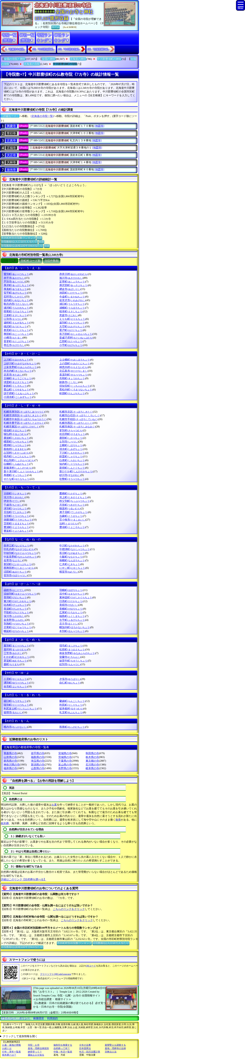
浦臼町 (72, 303)
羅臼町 (15, 701)
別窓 (39, 237)
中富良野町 (20, 556)
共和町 (72, 378)
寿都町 (15, 475)
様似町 (15, 430)
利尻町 (71, 704)
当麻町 (71, 516)
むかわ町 (17, 657)
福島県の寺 (37, 757)
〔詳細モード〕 (9, 116)
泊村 (68, 523)
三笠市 (13, 653)
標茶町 (17, 441)
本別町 (72, 631)
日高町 (71, 601)
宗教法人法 (110, 1051)
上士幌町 (74, 359)
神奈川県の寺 (12, 764)
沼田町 (15, 571)
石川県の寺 (92, 764)
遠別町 (72, 322)
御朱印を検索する (63, 1045)
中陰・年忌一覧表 (63, 1051)
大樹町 (15, 493)
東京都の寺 (92, 760)
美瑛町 (15, 597)
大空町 (72, 326)
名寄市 (13, 560)
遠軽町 (17, 322)
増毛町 (71, 645)
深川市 (14, 616)
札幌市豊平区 (24, 422)
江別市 (13, 319)
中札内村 (19, 549)
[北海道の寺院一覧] (42, 116)
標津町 (15, 445)
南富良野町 (77, 653)
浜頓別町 (20, 593)
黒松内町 (76, 389)
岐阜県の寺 (92, 768)
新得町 (72, 467)
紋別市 (70, 664)
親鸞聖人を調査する (115, 1045)
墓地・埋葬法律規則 (38, 1048)
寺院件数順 (51, 260)
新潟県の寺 (37, 764)
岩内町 (17, 300)
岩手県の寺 (37, 753)
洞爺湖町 (18, 519)
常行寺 (11, 133)
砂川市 (70, 475)
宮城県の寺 (65, 753)
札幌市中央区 (25, 419)
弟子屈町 (73, 512)
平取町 (17, 612)
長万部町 (76, 334)
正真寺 (11, 140)
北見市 (13, 374)
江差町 (15, 315)
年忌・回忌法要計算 (89, 1051)
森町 (12, 664)
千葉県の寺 (65, 760)
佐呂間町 (72, 434)
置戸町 (71, 330)
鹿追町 (17, 437)
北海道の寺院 (32, 64)
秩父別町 (74, 501)
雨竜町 (17, 311)
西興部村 (19, 567)
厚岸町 (17, 285)
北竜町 (18, 627)
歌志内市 (17, 303)
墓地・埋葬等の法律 (115, 1048)
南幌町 (72, 560)
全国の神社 (48, 59)
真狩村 (15, 649)
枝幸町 (71, 311)
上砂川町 (20, 363)
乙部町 (71, 341)
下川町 (72, 452)
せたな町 (17, 479)
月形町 (72, 504)
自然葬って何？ (62, 1048)
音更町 (17, 341)
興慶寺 (11, 126)
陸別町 (17, 704)
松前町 (72, 649)
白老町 (72, 460)
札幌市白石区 (79, 415)
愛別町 (17, 274)
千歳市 (13, 504)
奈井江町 (17, 545)
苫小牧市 (72, 519)
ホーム (56, 27)
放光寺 (11, 169)
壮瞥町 (72, 479)
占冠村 (17, 452)
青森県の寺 (10, 753)
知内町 (72, 464)
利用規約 (52, 1018)
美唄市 (68, 604)
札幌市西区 (76, 422)
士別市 (68, 441)
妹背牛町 (73, 660)
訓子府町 (19, 393)
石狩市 (14, 296)
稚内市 (15, 726)
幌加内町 (74, 627)
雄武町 (15, 326)
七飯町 (71, 556)
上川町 (17, 359)
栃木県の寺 (92, 757)
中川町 (72, 545)
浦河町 (17, 307)
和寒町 (72, 726)
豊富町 (17, 530)
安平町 (15, 292)
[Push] (24, 125)
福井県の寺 (10, 768)
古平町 (72, 620)
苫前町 (17, 523)
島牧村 (15, 449)
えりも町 (72, 319)
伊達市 (12, 501)
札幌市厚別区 (24, 411)
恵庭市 (68, 315)
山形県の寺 (10, 757)
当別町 (17, 516)
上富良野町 (20, 367)
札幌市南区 (77, 426)
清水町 (71, 449)
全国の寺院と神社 (14, 59)
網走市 (70, 289)
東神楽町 (76, 597)
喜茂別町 (73, 374)
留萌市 (13, 712)
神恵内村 (73, 367)
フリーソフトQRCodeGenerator (55, 974)
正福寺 (11, 147)
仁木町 (70, 564)
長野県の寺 (65, 768)
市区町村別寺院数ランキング (18, 237)
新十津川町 (22, 471)
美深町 (15, 608)
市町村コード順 (30, 260)
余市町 (15, 686)
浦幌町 (72, 307)
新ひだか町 (76, 471)
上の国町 (74, 363)
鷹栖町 (71, 493)
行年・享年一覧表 (11, 1051)
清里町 (17, 382)
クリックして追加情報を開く (20, 1036)
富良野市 (14, 620)
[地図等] (99, 125)
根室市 (68, 571)
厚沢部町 (73, 285)
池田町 (71, 292)
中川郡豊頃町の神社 (109, 59)
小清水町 (18, 397)
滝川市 (14, 497)
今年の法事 (85, 1045)
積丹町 (18, 456)
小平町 (71, 345)
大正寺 (11, 155)
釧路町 (15, 385)
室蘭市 (70, 657)
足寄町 (72, 281)
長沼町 (72, 553)
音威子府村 (76, 337)
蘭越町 (72, 701)
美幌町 (71, 608)
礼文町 (71, 712)
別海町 (17, 623)
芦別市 (14, 281)
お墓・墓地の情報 (11, 1045)
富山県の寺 (65, 764)
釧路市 (68, 382)
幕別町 (17, 645)
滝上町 (73, 497)
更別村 (71, 430)
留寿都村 (71, 708)
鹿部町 (71, 437)
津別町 (15, 508)
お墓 (54, 804)
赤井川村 (73, 274)
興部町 (17, 334)
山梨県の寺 (37, 768)
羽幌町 (71, 590)
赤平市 (14, 277)
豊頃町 (72, 527)
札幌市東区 (22, 426)
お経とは (7, 1048)
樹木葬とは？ (9, 1055)
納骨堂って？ (35, 1051)
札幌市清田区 (23, 415)
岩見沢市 (72, 300)
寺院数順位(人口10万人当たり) (19, 241)
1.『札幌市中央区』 (15, 49)
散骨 (118, 819)
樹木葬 (5, 823)
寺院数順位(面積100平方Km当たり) (22, 245)
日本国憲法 (85, 1048)
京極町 (18, 378)
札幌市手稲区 (78, 419)
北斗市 (68, 623)
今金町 (72, 296)
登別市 (15, 575)
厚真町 (15, 289)
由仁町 (70, 682)
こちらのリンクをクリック (69, 909)
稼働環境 (38, 1018)
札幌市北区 (76, 411)
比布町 (15, 604)
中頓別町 (20, 553)
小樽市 (13, 337)
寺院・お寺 (34, 1045)
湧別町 (17, 682)
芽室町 (15, 660)
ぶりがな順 (9, 260)
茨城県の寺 (65, 757)
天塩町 (15, 512)
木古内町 (18, 370)
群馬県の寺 (10, 760)
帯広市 (14, 345)
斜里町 (71, 456)
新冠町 (18, 564)
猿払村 (15, 434)
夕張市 (70, 679)
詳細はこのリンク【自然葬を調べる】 (23, 879)
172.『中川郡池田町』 (43, 49)
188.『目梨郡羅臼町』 (98, 49)
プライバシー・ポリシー (15, 1018)
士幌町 (71, 445)
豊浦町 (17, 527)
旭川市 (71, 277)
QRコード (91, 966)
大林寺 (11, 162)
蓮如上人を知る (36, 1055)
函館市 (14, 590)
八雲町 (15, 679)
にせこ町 (72, 567)
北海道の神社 (78, 59)
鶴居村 (70, 508)
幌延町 (17, 631)
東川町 (18, 601)
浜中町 (72, 593)
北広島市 (73, 370)
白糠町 (17, 464)
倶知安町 (74, 385)
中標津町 (74, 549)
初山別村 (19, 460)
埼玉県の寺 (37, 760)
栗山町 (17, 389)
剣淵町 (72, 393)
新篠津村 (18, 467)
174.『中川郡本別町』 (69, 49)
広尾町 (71, 612)
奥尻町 (17, 330)
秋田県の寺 (92, 753)
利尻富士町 (20, 708)
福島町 (72, 616)
